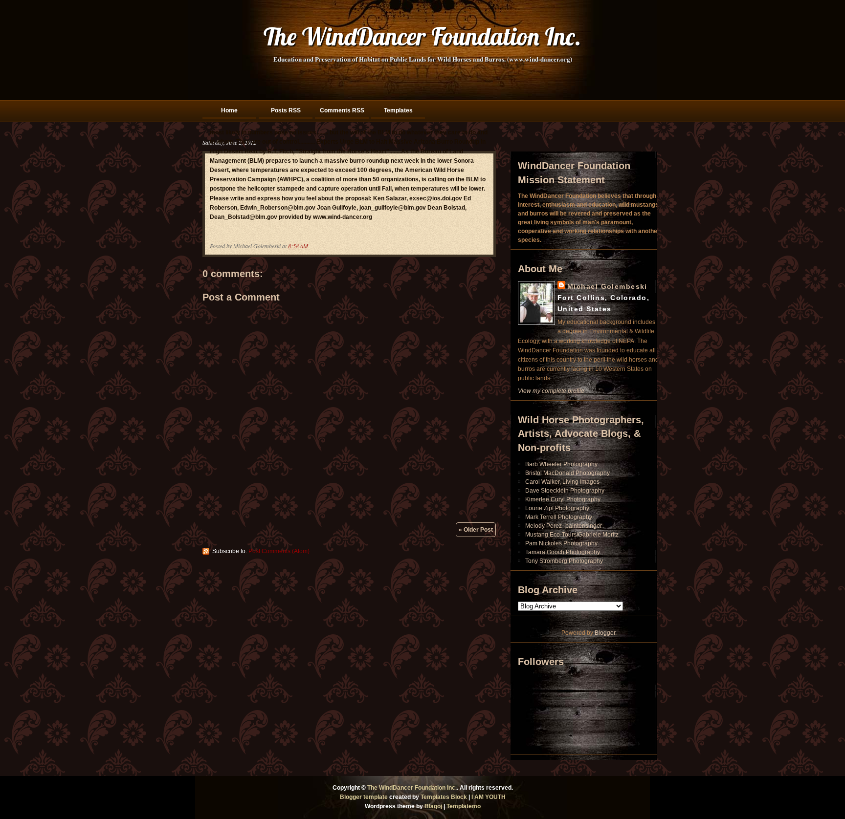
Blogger (605, 632)
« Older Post (476, 529)
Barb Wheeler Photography (561, 464)
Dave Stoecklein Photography (564, 490)
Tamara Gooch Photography (562, 552)
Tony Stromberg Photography (564, 561)
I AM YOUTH (488, 797)
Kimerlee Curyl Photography (562, 499)
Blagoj (433, 806)
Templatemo (463, 806)
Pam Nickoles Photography (561, 543)
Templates (398, 110)
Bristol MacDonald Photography (567, 473)
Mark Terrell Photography (558, 517)
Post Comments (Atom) (279, 551)
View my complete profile (551, 391)
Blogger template (364, 797)
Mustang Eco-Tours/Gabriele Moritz (572, 534)
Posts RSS (286, 110)
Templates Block (444, 797)
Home (229, 110)
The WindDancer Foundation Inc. (422, 36)
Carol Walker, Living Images (562, 481)
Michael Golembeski (607, 286)
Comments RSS (342, 110)
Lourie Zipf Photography (557, 508)
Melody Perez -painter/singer (563, 525)
